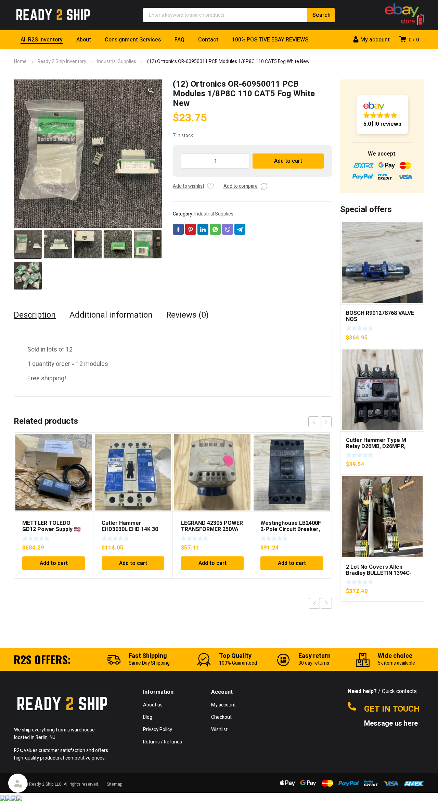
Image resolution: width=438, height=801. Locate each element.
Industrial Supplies (116, 61)
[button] (150, 90)
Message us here (392, 723)
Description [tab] (35, 315)
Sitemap (115, 784)
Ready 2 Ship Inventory (62, 61)
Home (20, 61)
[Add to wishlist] (210, 186)
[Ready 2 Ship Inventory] (53, 15)
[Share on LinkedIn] (202, 229)
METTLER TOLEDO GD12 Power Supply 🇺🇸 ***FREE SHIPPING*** (51, 529)
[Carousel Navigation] (320, 421)
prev (313, 421)
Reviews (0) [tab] (187, 315)
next (326, 421)
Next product (326, 603)
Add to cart (288, 161)
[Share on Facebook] (178, 229)
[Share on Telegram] (239, 229)
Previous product (314, 603)
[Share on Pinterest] (190, 229)
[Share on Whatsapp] (215, 229)
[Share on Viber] (227, 229)
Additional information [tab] (111, 315)
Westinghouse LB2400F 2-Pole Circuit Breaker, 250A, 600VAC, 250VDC (290, 529)
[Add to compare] (263, 186)
